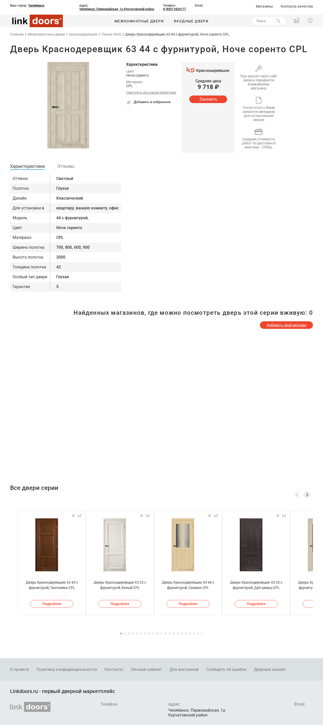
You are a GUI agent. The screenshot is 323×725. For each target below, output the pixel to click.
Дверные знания (269, 669)
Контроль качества (297, 6)
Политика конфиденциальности (66, 669)
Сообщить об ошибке (226, 669)
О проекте (19, 669)
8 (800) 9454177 (174, 9)
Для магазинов (184, 669)
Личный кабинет (146, 669)
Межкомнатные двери (139, 21)
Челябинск (36, 5)
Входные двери (191, 21)
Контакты (113, 669)
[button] (307, 494)
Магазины (264, 6)
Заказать (208, 99)
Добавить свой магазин (286, 325)
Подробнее (51, 604)
